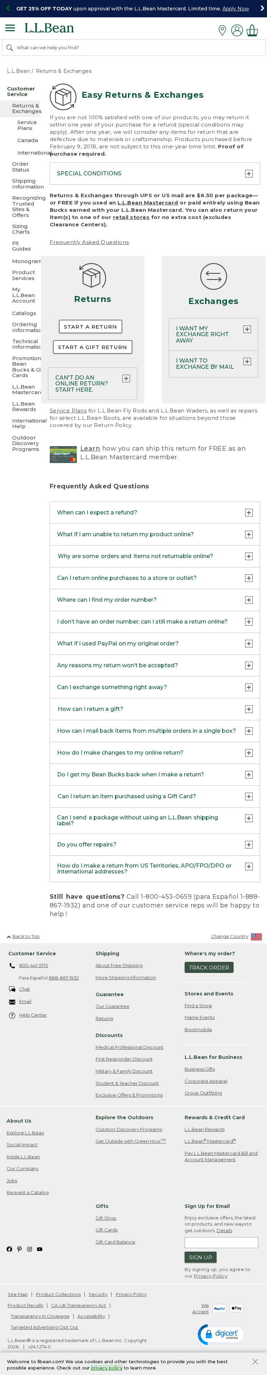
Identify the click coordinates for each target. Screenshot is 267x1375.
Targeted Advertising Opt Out (44, 1327)
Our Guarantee (112, 1006)
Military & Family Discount (124, 1071)
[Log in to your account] (237, 30)
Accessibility (91, 1316)
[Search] (10, 47)
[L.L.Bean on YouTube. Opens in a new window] (39, 1249)
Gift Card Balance (115, 1242)
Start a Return (90, 326)
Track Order (209, 967)
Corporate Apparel (206, 1081)
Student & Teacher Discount (127, 1083)
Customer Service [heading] (32, 953)
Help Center (33, 1015)
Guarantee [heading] (110, 994)
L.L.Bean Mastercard (148, 202)
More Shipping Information (126, 977)
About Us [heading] (19, 1121)
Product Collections (58, 1294)
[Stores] (224, 30)
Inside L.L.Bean (23, 1156)
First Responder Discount (124, 1059)
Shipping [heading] (107, 953)
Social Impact (22, 1144)
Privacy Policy (210, 1276)
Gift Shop (106, 1218)
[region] (133, 8)
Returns (104, 1018)
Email (25, 1001)
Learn (90, 448)
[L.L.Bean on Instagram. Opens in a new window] (29, 1249)
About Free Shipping (119, 965)
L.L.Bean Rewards (205, 1129)
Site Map (18, 1294)
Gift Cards (107, 1230)
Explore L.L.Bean (25, 1132)
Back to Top (26, 936)
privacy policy (106, 1368)
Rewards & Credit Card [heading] (215, 1117)
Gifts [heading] (102, 1206)
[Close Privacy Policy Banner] (255, 1362)
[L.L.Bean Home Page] (59, 30)
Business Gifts (200, 1069)
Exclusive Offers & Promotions (129, 1095)
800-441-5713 (33, 965)
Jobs (12, 1180)
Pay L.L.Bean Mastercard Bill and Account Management (221, 1156)
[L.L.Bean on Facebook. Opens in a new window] (9, 1249)
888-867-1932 (64, 978)
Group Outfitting (203, 1093)
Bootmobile (198, 1029)
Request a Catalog (28, 1192)
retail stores (131, 217)
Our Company (23, 1168)
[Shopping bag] (254, 30)
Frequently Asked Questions (89, 242)
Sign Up (200, 1257)
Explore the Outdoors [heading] (124, 1117)
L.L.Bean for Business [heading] (213, 1057)
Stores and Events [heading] (209, 994)
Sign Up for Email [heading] (207, 1206)
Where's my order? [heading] (210, 953)
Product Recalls (25, 1305)
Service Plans (68, 410)
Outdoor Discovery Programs (129, 1129)
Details (224, 1230)
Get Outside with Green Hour (131, 1141)
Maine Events (200, 1017)
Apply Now (235, 9)
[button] (222, 1334)
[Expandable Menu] (10, 29)
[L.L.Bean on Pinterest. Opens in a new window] (19, 1249)
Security (98, 1294)
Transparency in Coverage (40, 1316)
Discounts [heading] (109, 1035)
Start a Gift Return (92, 347)
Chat (24, 989)
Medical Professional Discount (129, 1047)
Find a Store (198, 1005)
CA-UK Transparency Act (78, 1305)
